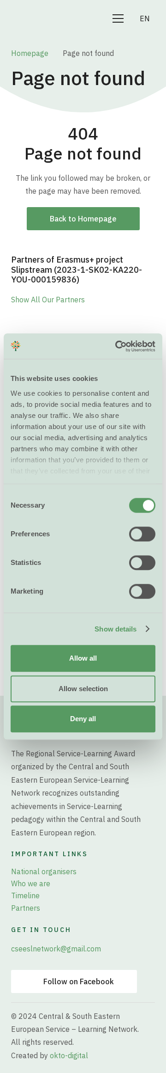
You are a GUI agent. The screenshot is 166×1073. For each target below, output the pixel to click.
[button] (149, 18)
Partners (25, 908)
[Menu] (118, 18)
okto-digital (69, 1055)
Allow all (83, 658)
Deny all (83, 719)
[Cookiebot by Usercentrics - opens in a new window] (117, 346)
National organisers (44, 871)
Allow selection (83, 689)
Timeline (25, 895)
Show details (115, 629)
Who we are (30, 883)
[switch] (142, 534)
